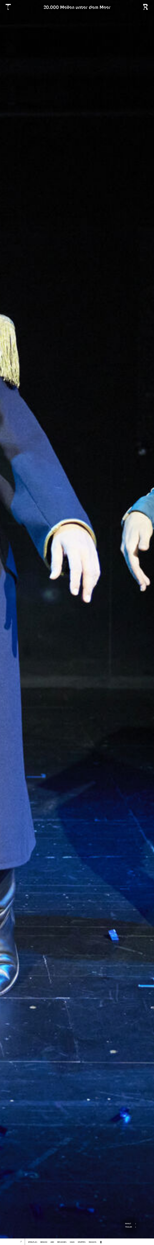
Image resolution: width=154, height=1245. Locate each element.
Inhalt (128, 1223)
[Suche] (21, 1241)
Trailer (128, 1227)
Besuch (43, 1242)
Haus (72, 1242)
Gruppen (82, 1242)
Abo (52, 1242)
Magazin (93, 1242)
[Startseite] (7, 7)
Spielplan (32, 1242)
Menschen (62, 1242)
